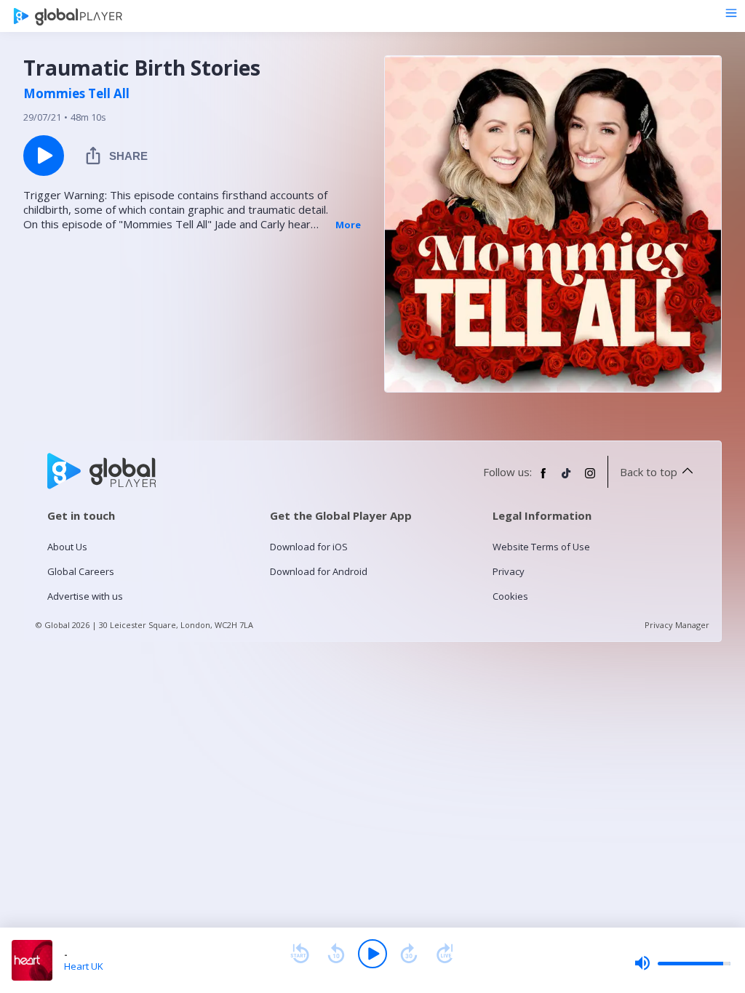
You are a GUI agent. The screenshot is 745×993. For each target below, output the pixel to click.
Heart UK (83, 966)
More (348, 224)
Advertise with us (85, 596)
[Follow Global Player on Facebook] (543, 479)
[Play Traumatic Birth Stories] (43, 155)
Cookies (510, 596)
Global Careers (80, 571)
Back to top (648, 472)
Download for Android (318, 571)
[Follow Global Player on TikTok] (567, 479)
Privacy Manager (677, 625)
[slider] (682, 963)
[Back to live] (445, 953)
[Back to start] (299, 953)
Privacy (509, 571)
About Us (67, 546)
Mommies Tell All (76, 94)
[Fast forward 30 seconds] (408, 953)
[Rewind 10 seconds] (336, 953)
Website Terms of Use (541, 546)
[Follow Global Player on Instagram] (590, 479)
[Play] (372, 953)
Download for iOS (309, 546)
